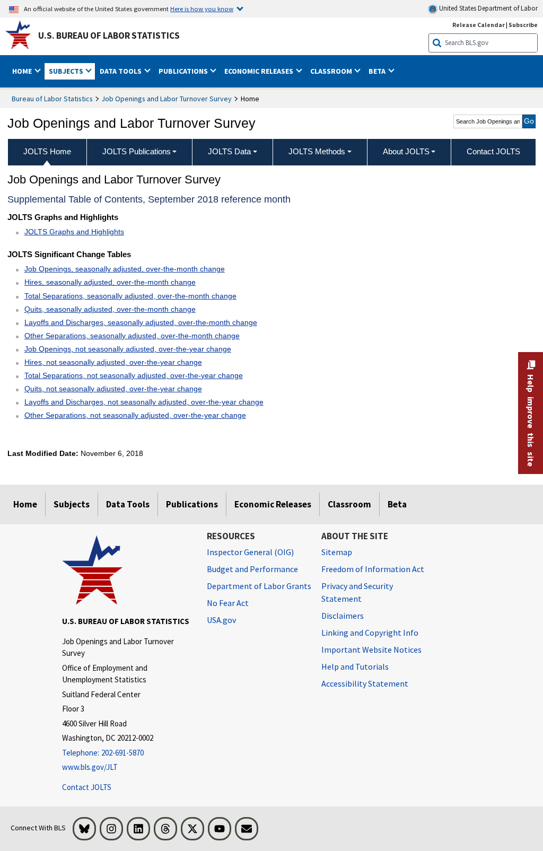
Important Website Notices (371, 649)
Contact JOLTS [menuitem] (493, 151)
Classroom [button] (332, 71)
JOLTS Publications (136, 151)
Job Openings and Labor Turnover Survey (167, 98)
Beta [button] (378, 71)
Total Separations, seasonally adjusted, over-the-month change (130, 296)
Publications (192, 504)
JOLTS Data (229, 151)
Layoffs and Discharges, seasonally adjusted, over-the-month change (140, 322)
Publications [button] (184, 71)
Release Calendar (478, 25)
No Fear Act (228, 603)
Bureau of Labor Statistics (52, 98)
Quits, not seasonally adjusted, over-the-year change (113, 388)
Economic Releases (272, 504)
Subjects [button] (67, 71)
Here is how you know (201, 8)
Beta (397, 504)
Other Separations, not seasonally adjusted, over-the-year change (135, 415)
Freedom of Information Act (372, 569)
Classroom (349, 504)
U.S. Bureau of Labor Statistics (109, 35)
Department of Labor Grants (259, 586)
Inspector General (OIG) (250, 552)
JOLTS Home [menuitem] (47, 151)
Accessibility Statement (364, 683)
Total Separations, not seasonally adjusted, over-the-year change (133, 375)
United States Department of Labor (487, 8)
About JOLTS (406, 151)
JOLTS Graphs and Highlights (74, 231)
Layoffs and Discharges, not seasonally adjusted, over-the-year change (144, 402)
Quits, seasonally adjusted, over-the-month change (110, 309)
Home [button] (22, 71)
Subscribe (523, 25)
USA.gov (221, 620)
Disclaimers (342, 615)
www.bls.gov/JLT (90, 767)
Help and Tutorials (355, 666)
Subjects (72, 504)
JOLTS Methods (316, 151)
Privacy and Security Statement (357, 592)
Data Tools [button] (121, 71)
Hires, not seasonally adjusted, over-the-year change (113, 362)
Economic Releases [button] (259, 71)
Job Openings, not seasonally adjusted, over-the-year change (127, 349)
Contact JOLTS (86, 787)
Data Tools (128, 504)
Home (25, 504)
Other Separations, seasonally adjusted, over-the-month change (132, 335)
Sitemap (336, 552)
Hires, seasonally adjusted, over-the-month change (110, 282)
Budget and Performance (252, 569)
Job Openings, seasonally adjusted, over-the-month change (124, 269)
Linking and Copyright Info (369, 632)
